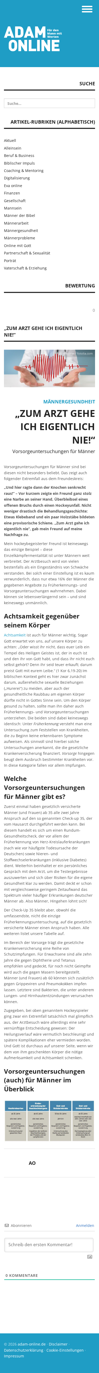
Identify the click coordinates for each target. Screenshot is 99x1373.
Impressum (14, 1355)
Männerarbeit (16, 223)
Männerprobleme (19, 237)
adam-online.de (32, 1344)
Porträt (10, 260)
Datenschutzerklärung (23, 1350)
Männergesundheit (69, 401)
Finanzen (12, 193)
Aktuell (10, 140)
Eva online (13, 185)
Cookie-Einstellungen (65, 1350)
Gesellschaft (15, 200)
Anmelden (84, 1225)
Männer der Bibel (19, 215)
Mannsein (13, 208)
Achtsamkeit (15, 634)
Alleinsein (12, 148)
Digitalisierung (17, 177)
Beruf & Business (19, 155)
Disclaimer (58, 1344)
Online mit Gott (17, 245)
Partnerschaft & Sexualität (27, 252)
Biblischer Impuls (19, 162)
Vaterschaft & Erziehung (25, 268)
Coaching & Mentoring (24, 170)
